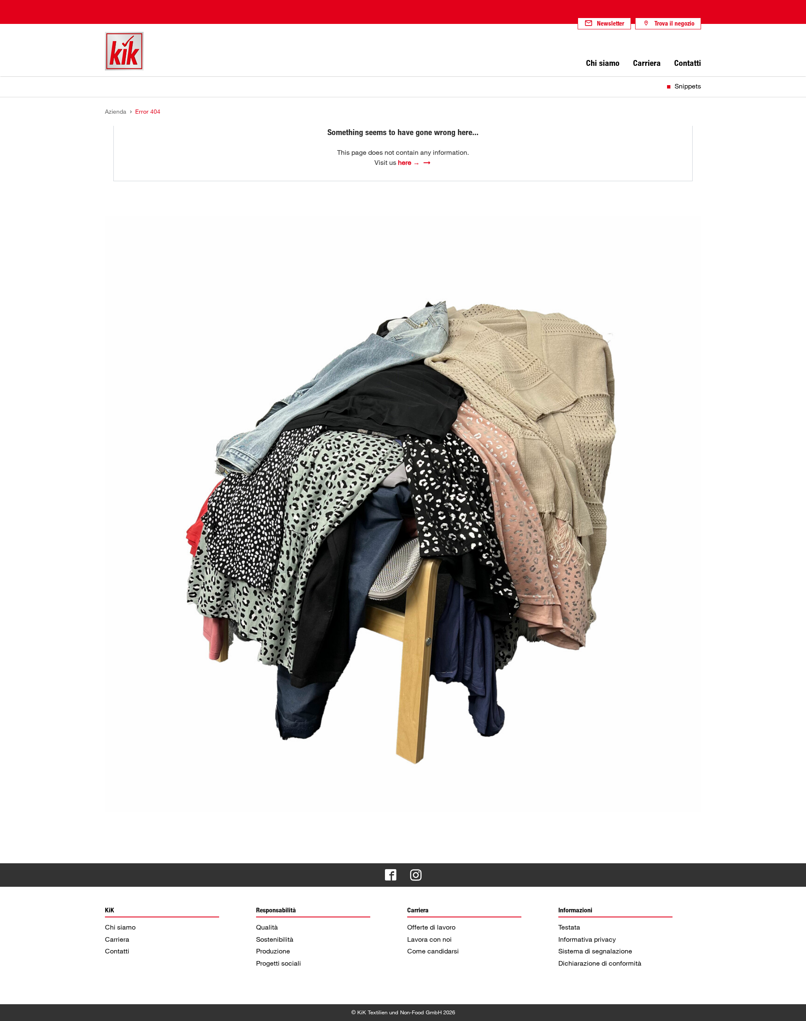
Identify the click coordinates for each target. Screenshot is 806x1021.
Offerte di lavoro (431, 927)
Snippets (688, 86)
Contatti (117, 951)
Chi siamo (120, 927)
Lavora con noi (429, 939)
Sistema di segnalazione (595, 951)
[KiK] (124, 51)
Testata (569, 927)
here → (409, 162)
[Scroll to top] (792, 1007)
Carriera (117, 939)
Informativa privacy (587, 939)
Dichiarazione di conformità (599, 963)
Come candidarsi (433, 951)
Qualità (267, 927)
